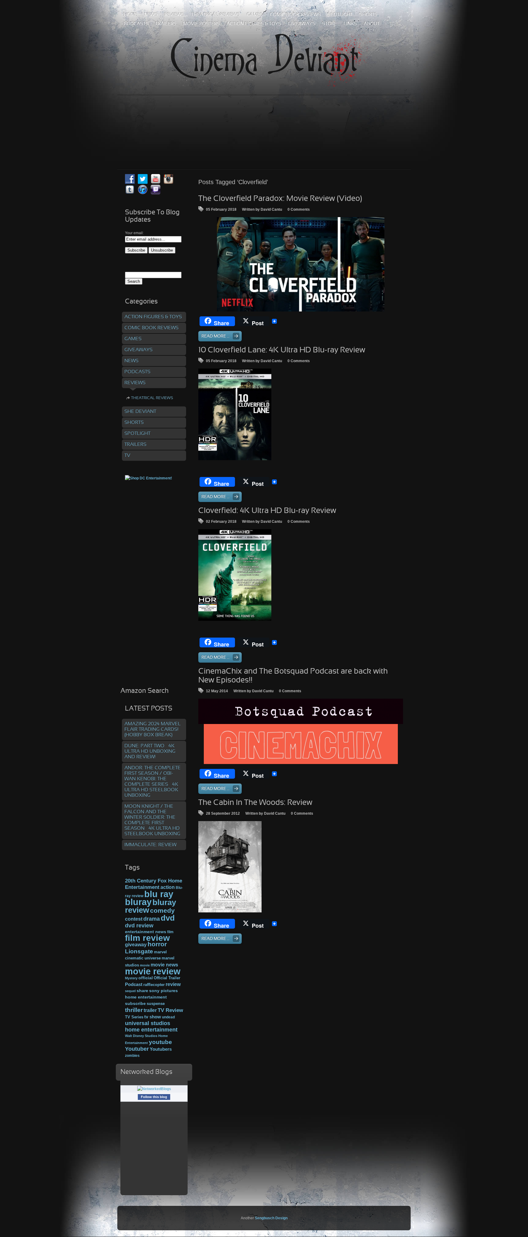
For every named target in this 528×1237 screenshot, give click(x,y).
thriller (134, 1010)
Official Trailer (167, 978)
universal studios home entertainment (151, 1026)
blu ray (158, 894)
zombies (132, 1055)
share (142, 990)
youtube (160, 1042)
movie (145, 965)
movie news (164, 964)
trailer (150, 1010)
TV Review (170, 1010)
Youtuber (137, 1049)
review (173, 984)
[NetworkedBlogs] (154, 1089)
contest (133, 919)
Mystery (131, 978)
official (145, 977)
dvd (168, 918)
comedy (162, 910)
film (170, 932)
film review (147, 938)
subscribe (135, 1003)
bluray (138, 902)
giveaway (136, 944)
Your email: (134, 233)
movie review (153, 971)
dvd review (139, 925)
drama (151, 919)
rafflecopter (154, 984)
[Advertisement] (264, 118)
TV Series (134, 1017)
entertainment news (145, 932)
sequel (130, 991)
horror (157, 944)
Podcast (133, 984)
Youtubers (161, 1049)
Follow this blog (154, 1097)
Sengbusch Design (271, 1218)
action (167, 887)
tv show (152, 1016)
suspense (156, 1004)
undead (168, 1017)
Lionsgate (139, 951)
